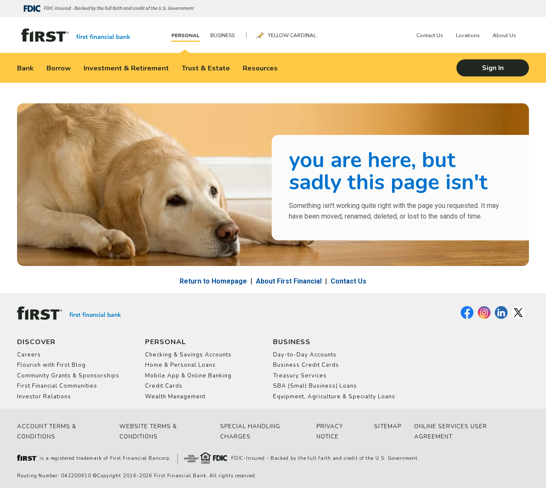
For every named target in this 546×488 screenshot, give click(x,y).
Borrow (58, 68)
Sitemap (387, 426)
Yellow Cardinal (292, 35)
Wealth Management (175, 396)
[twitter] (518, 317)
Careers (29, 355)
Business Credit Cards (306, 365)
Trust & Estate (206, 68)
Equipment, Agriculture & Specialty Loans (334, 396)
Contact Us (429, 35)
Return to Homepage (213, 281)
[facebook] (467, 317)
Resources (260, 68)
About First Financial (289, 281)
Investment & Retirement (126, 68)
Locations (468, 35)
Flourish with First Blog (51, 365)
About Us (504, 35)
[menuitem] (187, 35)
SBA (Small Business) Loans (315, 386)
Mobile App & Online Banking (188, 376)
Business (222, 35)
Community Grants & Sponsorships (68, 376)
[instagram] (484, 317)
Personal (185, 35)
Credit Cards (164, 386)
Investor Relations (44, 396)
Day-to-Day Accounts (305, 355)
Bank (25, 68)
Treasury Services (300, 376)
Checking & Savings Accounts (188, 355)
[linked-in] (501, 317)
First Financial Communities (57, 386)
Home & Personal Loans (180, 365)
